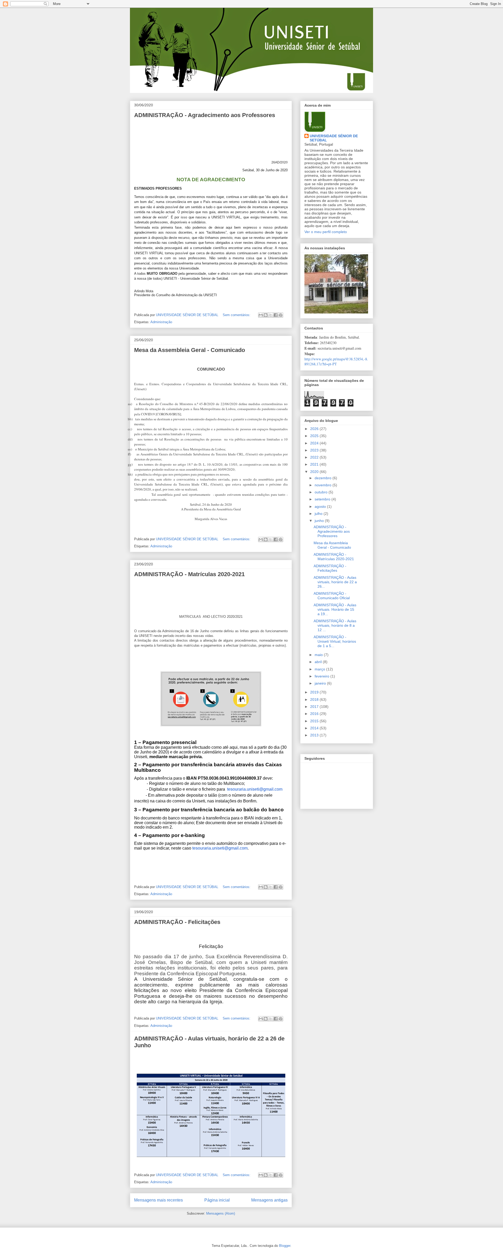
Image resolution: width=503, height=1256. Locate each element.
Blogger (284, 1246)
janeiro (321, 683)
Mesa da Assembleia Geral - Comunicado (189, 350)
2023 (315, 450)
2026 (315, 429)
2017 (315, 706)
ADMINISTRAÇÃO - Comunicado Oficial (332, 595)
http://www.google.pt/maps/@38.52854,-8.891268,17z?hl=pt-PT (336, 361)
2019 (315, 692)
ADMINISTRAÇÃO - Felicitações (177, 922)
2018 (315, 699)
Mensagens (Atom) (220, 1213)
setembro (323, 499)
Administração (161, 322)
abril (319, 662)
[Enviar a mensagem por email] (260, 315)
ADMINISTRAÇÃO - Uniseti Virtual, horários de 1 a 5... (335, 641)
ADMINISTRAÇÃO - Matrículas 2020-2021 (189, 574)
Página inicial (217, 1200)
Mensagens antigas (269, 1200)
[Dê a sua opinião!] (265, 315)
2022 (315, 457)
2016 (315, 714)
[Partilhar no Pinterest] (280, 315)
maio (319, 655)
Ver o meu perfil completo (325, 232)
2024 (315, 443)
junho (320, 521)
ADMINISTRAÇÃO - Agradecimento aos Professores (204, 115)
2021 (315, 464)
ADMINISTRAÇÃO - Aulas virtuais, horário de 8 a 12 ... (335, 625)
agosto (321, 506)
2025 (315, 436)
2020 (315, 472)
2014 (315, 728)
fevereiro (322, 676)
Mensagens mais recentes (158, 1200)
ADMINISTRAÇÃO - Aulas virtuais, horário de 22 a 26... (335, 581)
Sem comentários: (237, 315)
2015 (315, 721)
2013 (315, 735)
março (320, 669)
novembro (323, 485)
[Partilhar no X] (270, 315)
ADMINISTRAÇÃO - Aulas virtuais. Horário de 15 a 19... (335, 609)
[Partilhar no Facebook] (275, 315)
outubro (322, 492)
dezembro (323, 478)
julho (319, 513)
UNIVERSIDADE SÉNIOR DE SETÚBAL (334, 138)
